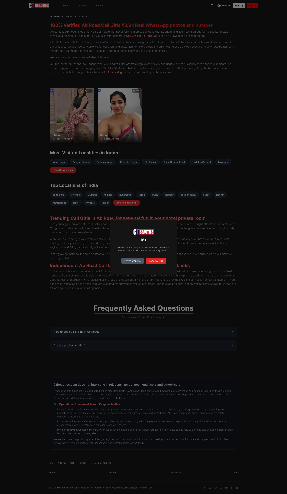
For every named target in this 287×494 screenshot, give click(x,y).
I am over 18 (156, 260)
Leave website (132, 260)
